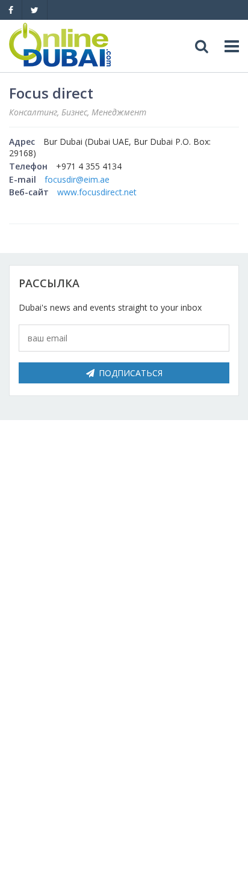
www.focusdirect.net (97, 192)
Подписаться (131, 373)
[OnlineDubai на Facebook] (11, 10)
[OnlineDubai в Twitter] (34, 10)
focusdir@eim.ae (77, 179)
